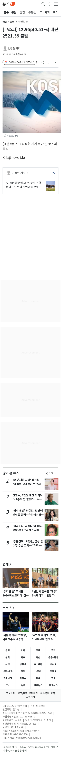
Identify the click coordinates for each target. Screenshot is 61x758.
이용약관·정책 (47, 693)
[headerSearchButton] (43, 3)
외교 (23, 657)
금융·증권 (53, 657)
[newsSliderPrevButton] (46, 473)
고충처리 (30, 696)
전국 (7, 657)
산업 (7, 664)
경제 (38, 650)
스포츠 (7, 607)
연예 (6, 564)
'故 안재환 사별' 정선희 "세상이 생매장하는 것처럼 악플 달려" (28, 484)
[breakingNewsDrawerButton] (49, 3)
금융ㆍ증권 (9, 21)
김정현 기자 (14, 48)
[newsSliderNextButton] (55, 473)
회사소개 (10, 693)
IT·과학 (38, 664)
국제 (53, 650)
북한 (38, 657)
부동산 (23, 664)
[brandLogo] (9, 4)
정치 (7, 650)
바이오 (53, 664)
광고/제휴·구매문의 (28, 693)
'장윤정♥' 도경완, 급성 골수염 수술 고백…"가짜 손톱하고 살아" (28, 545)
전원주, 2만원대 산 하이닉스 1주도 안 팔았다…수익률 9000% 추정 (28, 499)
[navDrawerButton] (55, 4)
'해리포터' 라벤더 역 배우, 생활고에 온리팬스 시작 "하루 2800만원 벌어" (28, 530)
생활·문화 (8, 671)
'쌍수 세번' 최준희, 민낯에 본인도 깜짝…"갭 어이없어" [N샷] (28, 515)
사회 (23, 650)
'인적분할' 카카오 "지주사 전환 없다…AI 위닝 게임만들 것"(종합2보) (23, 185)
